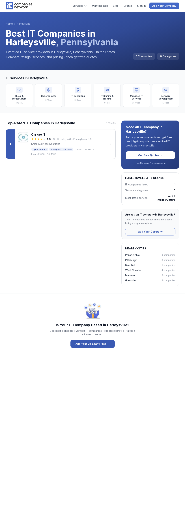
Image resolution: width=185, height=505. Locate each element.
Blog (116, 5)
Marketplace (100, 5)
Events (128, 5)
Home (9, 23)
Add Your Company (164, 5)
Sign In (141, 5)
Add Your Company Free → (93, 343)
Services (77, 5)
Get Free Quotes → (150, 155)
